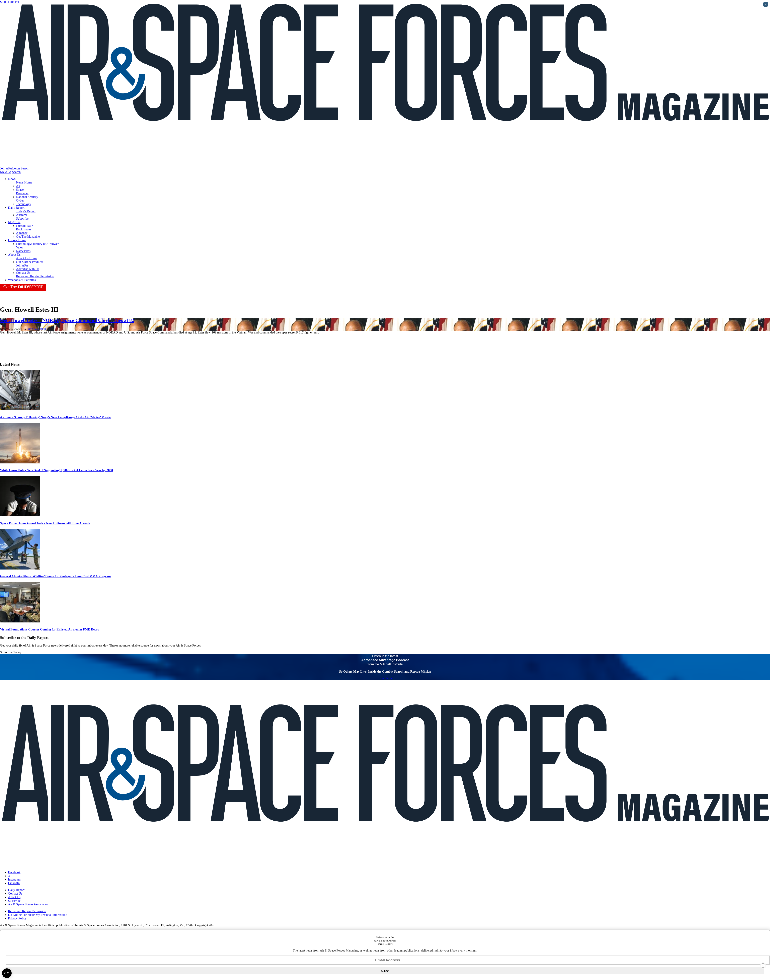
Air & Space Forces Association (28, 904)
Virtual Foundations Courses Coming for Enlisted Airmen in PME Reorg (49, 629)
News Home (24, 182)
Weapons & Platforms (22, 280)
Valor (19, 247)
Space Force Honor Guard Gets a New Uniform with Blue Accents (45, 523)
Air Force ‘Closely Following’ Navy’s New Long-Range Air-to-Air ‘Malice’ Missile (55, 417)
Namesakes (23, 251)
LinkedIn (14, 883)
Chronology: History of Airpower (37, 243)
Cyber (20, 200)
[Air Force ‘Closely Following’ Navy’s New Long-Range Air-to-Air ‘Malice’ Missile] (20, 409)
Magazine (14, 222)
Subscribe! (22, 218)
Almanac (21, 233)
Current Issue (24, 225)
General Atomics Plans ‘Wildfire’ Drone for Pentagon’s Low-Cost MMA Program (55, 576)
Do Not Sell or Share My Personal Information (37, 914)
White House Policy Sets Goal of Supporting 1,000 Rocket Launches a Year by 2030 (56, 470)
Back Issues (23, 229)
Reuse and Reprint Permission (35, 276)
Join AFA (6, 168)
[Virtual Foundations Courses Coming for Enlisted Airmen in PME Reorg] (20, 621)
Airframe (21, 215)
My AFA (5, 172)
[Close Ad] (763, 966)
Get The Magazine (28, 236)
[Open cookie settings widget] (7, 973)
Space (20, 189)
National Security (27, 197)
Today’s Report (25, 211)
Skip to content (9, 1)
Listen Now (385, 678)
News (11, 178)
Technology (23, 204)
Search (25, 168)
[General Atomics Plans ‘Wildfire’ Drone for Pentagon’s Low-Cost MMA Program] (20, 568)
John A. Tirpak (36, 328)
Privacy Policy (17, 918)
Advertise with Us (27, 269)
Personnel (22, 193)
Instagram (14, 879)
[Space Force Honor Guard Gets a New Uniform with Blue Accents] (20, 515)
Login (16, 168)
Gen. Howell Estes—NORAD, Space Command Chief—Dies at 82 (67, 320)
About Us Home (26, 258)
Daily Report (16, 207)
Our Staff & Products (29, 261)
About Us (14, 254)
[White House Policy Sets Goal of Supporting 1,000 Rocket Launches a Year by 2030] (20, 462)
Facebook (14, 872)
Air (18, 186)
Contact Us (23, 272)
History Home (17, 240)
